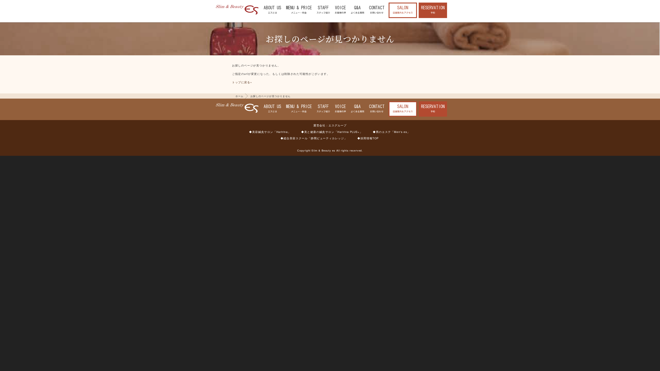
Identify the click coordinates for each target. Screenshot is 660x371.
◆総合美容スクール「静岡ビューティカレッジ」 (313, 138)
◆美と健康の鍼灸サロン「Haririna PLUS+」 (331, 132)
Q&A (357, 9)
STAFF (323, 9)
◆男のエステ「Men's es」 (391, 132)
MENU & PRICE (299, 9)
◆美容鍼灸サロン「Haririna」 (270, 132)
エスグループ (337, 125)
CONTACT (376, 9)
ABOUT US (272, 9)
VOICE (340, 9)
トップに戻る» (242, 82)
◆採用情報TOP (368, 138)
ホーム (239, 96)
